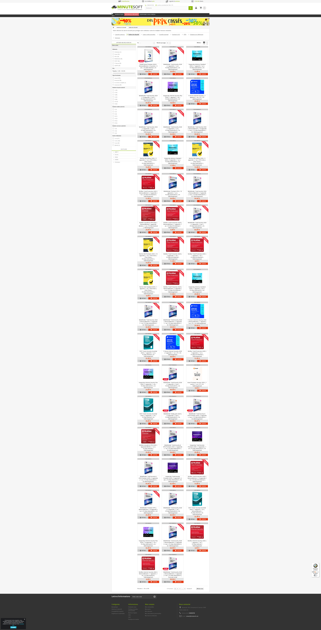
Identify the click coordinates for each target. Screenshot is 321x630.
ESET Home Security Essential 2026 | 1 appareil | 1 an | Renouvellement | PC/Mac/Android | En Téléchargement (197, 511)
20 (116, 120)
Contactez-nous (132, 607)
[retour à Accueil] (113, 28)
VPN (185, 34)
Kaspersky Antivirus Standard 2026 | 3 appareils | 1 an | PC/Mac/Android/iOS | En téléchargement (172, 160)
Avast (117, 54)
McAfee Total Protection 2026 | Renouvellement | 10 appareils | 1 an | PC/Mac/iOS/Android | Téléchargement (197, 479)
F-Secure (118, 63)
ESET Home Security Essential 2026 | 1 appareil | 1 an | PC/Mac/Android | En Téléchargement (148, 353)
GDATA (117, 65)
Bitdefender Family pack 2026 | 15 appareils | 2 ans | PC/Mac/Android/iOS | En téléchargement (173, 416)
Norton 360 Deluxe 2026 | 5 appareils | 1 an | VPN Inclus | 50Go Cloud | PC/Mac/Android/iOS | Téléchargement (148, 161)
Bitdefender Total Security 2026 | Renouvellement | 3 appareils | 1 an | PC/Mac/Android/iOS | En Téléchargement (172, 322)
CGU (129, 615)
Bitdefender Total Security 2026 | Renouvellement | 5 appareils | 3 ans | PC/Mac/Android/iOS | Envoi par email (172, 574)
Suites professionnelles (149, 34)
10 (116, 101)
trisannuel (118, 85)
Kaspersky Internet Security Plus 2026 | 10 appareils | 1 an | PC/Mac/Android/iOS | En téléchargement (148, 543)
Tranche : (115, 71)
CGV (129, 617)
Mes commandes (149, 607)
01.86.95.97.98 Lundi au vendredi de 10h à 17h (160, 5)
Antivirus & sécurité (117, 609)
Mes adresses (148, 611)
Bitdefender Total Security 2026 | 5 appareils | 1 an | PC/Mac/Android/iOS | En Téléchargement (172, 129)
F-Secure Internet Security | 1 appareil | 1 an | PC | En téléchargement (197, 97)
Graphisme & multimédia (118, 613)
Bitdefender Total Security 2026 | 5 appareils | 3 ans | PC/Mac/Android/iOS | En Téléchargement (172, 385)
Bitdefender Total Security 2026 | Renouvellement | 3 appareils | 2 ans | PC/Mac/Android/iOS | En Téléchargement (172, 543)
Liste (207, 43)
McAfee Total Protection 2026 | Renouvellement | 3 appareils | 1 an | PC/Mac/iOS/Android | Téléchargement (172, 289)
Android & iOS (176, 34)
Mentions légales (132, 613)
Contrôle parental (163, 34)
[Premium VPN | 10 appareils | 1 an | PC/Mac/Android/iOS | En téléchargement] (173, 182)
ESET (117, 61)
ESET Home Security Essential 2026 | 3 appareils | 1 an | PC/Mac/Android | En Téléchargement (148, 416)
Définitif (117, 145)
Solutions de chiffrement (196, 34)
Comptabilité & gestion (117, 611)
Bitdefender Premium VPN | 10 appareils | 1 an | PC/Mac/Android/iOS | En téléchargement (173, 193)
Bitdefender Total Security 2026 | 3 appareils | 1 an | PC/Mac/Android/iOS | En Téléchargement (172, 66)
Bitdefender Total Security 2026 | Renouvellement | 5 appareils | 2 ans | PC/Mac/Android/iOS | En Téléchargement (197, 193)
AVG (117, 56)
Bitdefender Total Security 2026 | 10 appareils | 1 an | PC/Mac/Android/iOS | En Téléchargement (172, 510)
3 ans (117, 143)
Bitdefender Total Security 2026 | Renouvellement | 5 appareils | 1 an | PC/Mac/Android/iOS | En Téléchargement (148, 322)
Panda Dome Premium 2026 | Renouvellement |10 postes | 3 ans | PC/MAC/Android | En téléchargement (148, 66)
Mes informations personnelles (153, 613)
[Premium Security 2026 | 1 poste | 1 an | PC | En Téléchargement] (197, 374)
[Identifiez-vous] (196, 8)
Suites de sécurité (133, 34)
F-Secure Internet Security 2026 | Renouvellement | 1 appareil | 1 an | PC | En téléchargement (197, 321)
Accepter (13, 627)
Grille (204, 43)
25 (116, 123)
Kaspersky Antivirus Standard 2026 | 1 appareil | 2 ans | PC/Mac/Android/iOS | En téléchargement (197, 289)
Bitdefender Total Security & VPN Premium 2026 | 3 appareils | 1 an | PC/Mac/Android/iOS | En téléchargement (148, 479)
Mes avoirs (148, 609)
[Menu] (318, 564)
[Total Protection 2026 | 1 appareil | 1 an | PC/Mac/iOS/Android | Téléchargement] (197, 245)
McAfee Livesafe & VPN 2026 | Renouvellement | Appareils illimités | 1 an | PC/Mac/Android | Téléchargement (148, 225)
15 (116, 103)
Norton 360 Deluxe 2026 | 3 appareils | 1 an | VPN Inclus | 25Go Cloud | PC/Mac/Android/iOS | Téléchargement (197, 161)
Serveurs (117, 38)
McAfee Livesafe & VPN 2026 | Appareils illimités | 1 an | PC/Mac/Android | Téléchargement (148, 447)
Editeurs (124, 149)
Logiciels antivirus (120, 34)
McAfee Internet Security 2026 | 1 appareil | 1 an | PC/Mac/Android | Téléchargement (197, 543)
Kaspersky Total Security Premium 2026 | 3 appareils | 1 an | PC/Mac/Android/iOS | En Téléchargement (197, 447)
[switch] (315, 575)
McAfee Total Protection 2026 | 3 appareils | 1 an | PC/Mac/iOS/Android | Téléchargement (172, 256)
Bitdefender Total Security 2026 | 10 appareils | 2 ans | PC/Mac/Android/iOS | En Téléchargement (148, 98)
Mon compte (149, 604)
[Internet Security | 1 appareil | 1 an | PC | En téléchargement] (197, 87)
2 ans (117, 140)
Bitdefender (118, 58)
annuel (117, 78)
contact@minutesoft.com (192, 616)
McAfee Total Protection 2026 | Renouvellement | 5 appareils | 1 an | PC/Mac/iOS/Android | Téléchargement (148, 193)
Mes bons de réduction (151, 615)
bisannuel (118, 80)
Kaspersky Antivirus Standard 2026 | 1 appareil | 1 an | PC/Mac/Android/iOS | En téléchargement (197, 66)
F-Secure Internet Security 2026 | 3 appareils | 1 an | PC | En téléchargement (172, 352)
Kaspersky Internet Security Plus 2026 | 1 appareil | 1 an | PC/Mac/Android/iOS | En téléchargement (172, 98)
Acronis (116, 154)
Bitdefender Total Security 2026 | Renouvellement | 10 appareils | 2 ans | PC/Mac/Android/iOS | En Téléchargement (197, 129)
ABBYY (116, 152)
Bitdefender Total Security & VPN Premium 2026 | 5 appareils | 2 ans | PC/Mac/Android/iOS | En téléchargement (197, 416)
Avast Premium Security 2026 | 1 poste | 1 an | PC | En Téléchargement (197, 384)
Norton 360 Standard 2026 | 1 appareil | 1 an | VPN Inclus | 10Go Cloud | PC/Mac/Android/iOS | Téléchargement (148, 290)
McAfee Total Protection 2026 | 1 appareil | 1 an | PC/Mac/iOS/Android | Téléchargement (197, 256)
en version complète (120, 82)
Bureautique (115, 607)
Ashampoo (118, 52)
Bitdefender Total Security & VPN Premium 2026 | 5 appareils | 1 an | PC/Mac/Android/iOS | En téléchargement (172, 447)
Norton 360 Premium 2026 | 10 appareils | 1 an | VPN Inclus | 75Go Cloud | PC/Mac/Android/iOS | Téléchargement (148, 257)
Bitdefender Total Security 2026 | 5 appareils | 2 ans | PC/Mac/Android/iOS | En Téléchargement (148, 129)
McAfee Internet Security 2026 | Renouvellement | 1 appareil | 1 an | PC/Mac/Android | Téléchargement (148, 574)
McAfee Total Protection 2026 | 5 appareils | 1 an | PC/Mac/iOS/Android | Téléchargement (197, 353)
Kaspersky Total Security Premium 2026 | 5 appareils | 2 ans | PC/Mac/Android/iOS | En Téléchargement (172, 479)
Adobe (116, 157)
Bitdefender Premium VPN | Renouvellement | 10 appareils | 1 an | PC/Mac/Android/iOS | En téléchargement (148, 510)
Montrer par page (161, 42)
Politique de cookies (133, 619)
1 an (117, 138)
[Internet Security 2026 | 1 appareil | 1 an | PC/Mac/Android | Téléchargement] (197, 532)
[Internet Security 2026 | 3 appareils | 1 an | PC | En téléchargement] (173, 342)
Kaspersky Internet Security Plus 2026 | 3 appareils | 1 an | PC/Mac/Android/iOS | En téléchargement (148, 385)
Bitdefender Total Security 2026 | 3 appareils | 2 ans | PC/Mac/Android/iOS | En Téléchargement (197, 225)
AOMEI (116, 159)
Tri (138, 42)
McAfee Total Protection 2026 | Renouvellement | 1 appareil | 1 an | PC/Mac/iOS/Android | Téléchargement (172, 225)
